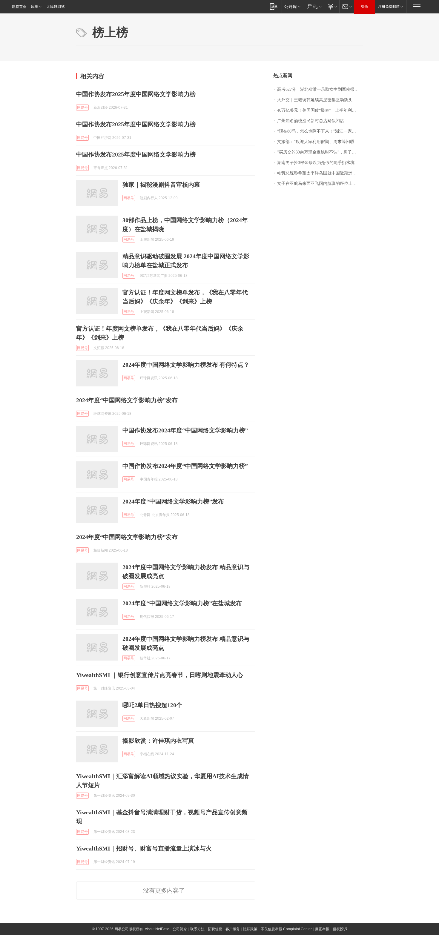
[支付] (331, 6)
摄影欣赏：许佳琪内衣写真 (158, 740)
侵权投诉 (340, 929)
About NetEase (157, 929)
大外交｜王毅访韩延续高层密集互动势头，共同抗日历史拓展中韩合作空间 (320, 100)
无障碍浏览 (56, 6)
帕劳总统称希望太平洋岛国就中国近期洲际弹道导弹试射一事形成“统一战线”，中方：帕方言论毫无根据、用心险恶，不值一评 (320, 173)
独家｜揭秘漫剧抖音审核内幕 (161, 184)
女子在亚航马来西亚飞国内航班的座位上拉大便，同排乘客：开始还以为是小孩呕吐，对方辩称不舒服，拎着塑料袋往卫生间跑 (320, 183)
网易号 (82, 107)
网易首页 (19, 6)
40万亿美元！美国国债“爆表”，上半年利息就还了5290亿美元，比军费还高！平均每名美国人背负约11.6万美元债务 (320, 110)
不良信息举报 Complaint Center (286, 929)
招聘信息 (215, 929)
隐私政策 (250, 929)
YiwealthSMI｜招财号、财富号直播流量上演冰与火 (144, 848)
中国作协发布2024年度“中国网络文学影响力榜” (185, 430)
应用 (34, 6)
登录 (364, 6)
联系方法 (197, 929)
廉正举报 (322, 929)
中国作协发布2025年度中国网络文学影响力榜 (136, 94)
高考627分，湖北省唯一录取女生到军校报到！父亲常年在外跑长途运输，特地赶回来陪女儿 (320, 89)
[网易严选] (313, 6)
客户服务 (232, 929)
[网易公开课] (292, 6)
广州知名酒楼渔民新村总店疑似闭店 (310, 121)
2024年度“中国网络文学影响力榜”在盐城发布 (182, 603)
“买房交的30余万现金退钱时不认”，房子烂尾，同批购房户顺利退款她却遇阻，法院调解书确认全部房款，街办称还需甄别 (320, 152)
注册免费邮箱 (389, 6)
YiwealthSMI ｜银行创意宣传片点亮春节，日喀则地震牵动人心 (159, 675)
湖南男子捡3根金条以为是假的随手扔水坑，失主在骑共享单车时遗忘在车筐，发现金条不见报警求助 (320, 162)
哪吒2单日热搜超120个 (152, 705)
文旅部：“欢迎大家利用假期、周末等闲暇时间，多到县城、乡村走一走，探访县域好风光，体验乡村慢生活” (320, 141)
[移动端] (274, 6)
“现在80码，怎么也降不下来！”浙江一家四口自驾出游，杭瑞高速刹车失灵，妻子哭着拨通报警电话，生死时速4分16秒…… (320, 131)
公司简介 (180, 929)
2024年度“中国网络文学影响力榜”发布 (127, 400)
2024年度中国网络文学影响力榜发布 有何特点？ (185, 364)
